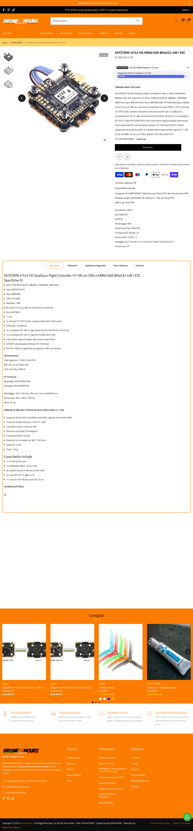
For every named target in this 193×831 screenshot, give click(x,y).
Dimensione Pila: (123, 228)
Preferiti (70, 769)
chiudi (3, 3)
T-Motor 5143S (106, 687)
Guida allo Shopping (107, 782)
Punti (69, 780)
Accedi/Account (73, 757)
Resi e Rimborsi (121, 265)
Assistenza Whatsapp (16, 792)
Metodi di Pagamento (140, 780)
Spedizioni (135, 769)
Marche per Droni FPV (177, 193)
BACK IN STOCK (85, 33)
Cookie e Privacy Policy (160, 823)
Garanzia (140, 265)
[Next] (104, 98)
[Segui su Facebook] (3, 10)
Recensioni (72, 265)
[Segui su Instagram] (8, 10)
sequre (5, 683)
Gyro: (117, 214)
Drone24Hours (153, 683)
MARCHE (104, 33)
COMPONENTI (16, 43)
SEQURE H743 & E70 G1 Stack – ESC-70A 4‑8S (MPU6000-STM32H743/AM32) (43, 687)
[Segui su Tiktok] (13, 10)
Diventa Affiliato (106, 802)
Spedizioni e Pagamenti (95, 265)
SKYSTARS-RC (138, 198)
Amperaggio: (121, 223)
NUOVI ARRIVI (47, 33)
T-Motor (102, 683)
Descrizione (54, 265)
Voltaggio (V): (121, 241)
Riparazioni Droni (106, 763)
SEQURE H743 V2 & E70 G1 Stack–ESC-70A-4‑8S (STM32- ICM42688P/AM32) (91, 687)
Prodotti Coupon (122, 198)
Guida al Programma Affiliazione (108, 795)
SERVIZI (118, 33)
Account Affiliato (74, 774)
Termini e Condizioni (182, 823)
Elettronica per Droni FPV (154, 193)
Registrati (71, 763)
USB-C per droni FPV (124, 202)
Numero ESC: (121, 237)
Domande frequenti (107, 757)
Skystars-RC (130, 183)
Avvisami (148, 147)
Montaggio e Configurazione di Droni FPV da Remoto (112, 770)
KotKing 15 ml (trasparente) (161, 687)
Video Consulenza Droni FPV (111, 777)
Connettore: (120, 210)
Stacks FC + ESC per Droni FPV (160, 198)
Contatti (134, 763)
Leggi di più (141, 138)
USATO (132, 33)
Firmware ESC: (122, 232)
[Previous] (22, 98)
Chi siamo (135, 757)
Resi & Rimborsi (138, 774)
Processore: (120, 246)
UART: (118, 219)
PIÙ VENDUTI (65, 33)
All (126, 193)
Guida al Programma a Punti (111, 788)
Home (4, 43)
